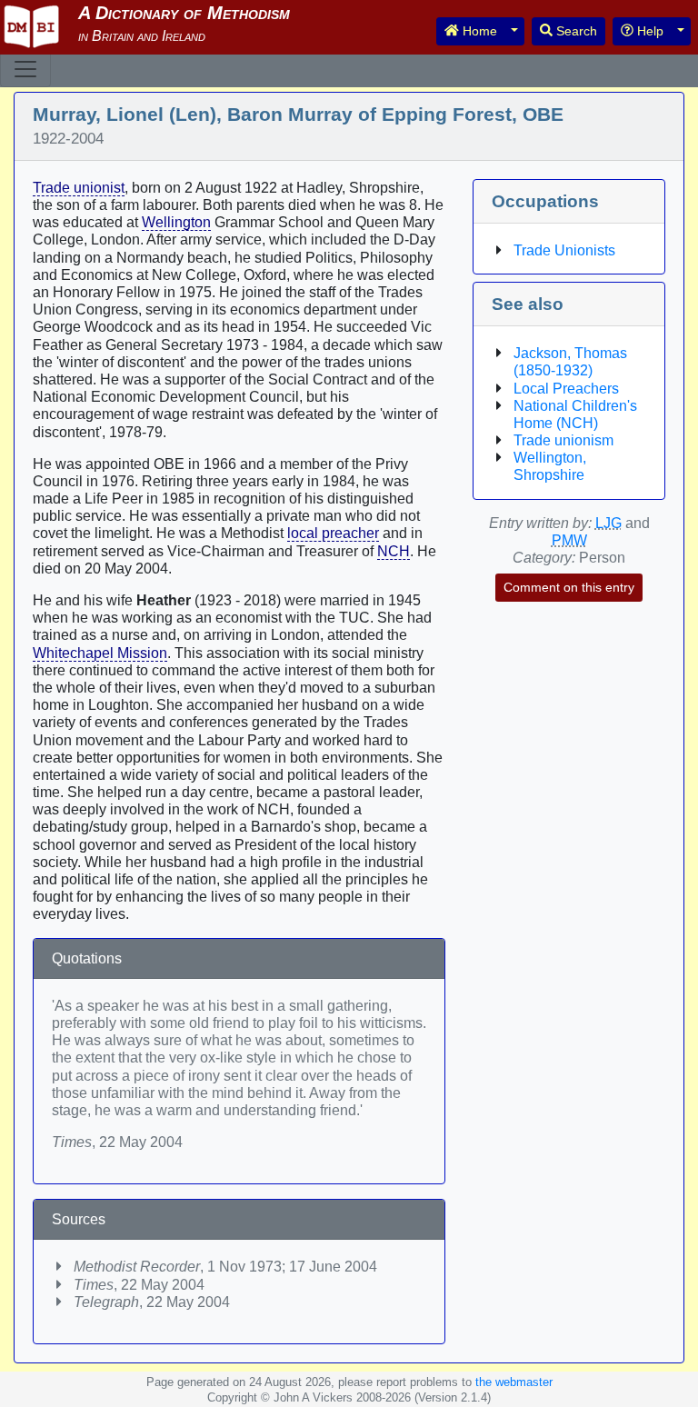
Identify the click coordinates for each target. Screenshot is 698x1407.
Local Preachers (566, 388)
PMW (569, 540)
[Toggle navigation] (25, 69)
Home (478, 31)
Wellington (176, 222)
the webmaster (514, 1382)
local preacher (333, 533)
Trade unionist (79, 187)
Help (648, 31)
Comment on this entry (569, 587)
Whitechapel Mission (100, 653)
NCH (393, 551)
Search (575, 31)
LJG (608, 523)
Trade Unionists (564, 250)
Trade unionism (563, 440)
